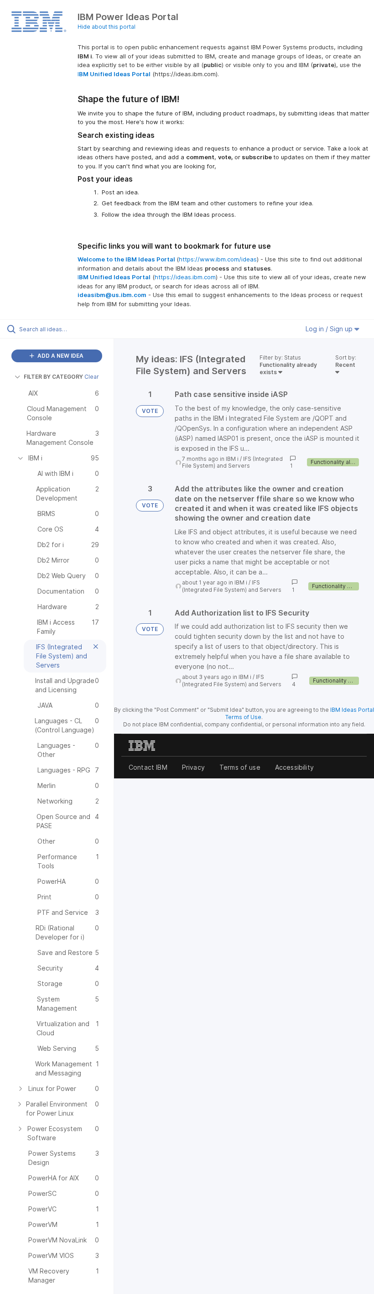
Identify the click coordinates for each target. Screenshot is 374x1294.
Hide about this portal (106, 26)
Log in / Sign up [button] (330, 329)
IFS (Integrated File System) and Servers (232, 462)
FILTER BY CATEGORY (53, 376)
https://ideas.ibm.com (185, 277)
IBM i (232, 458)
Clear (91, 376)
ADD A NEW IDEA (59, 355)
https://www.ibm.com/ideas (218, 259)
